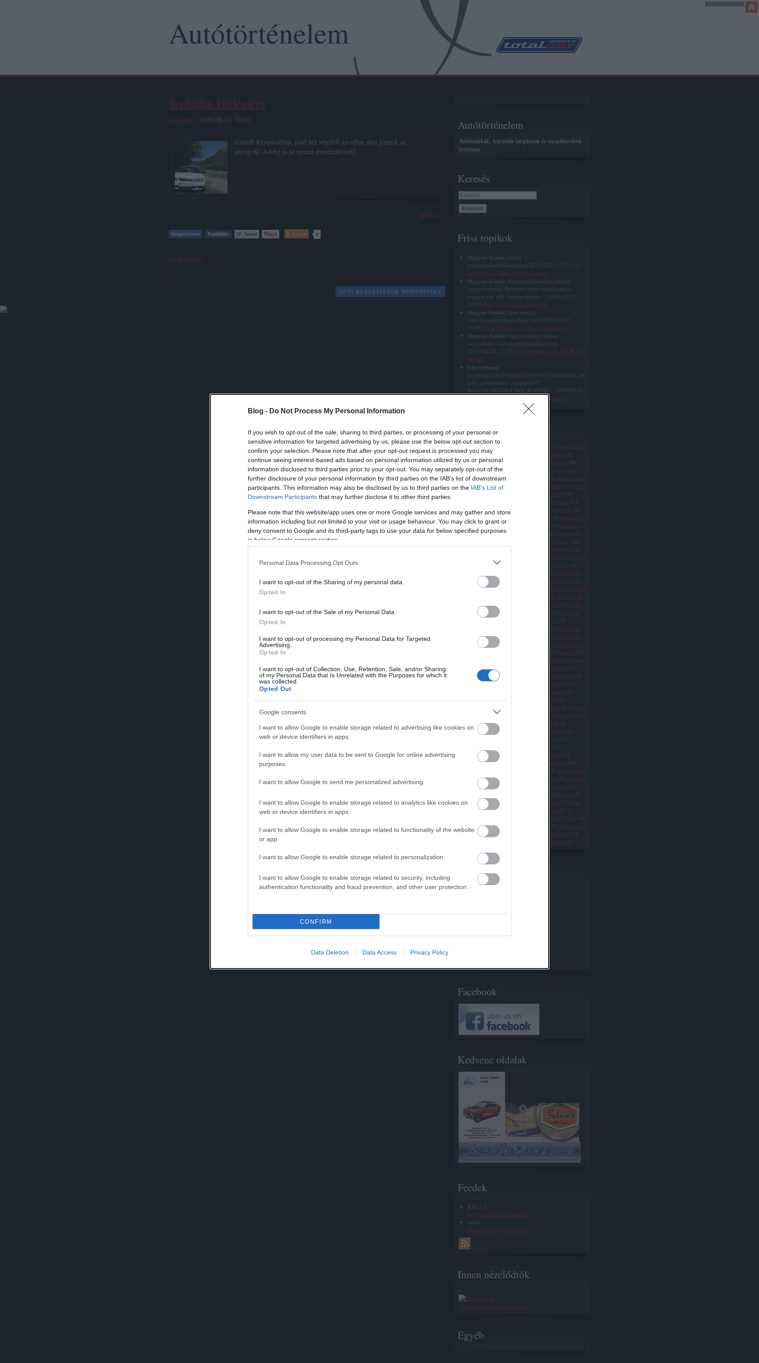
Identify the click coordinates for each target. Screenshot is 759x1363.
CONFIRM (316, 921)
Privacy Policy (429, 952)
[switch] (488, 582)
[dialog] (379, 681)
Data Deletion (330, 952)
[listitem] (379, 562)
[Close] (531, 411)
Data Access (379, 952)
